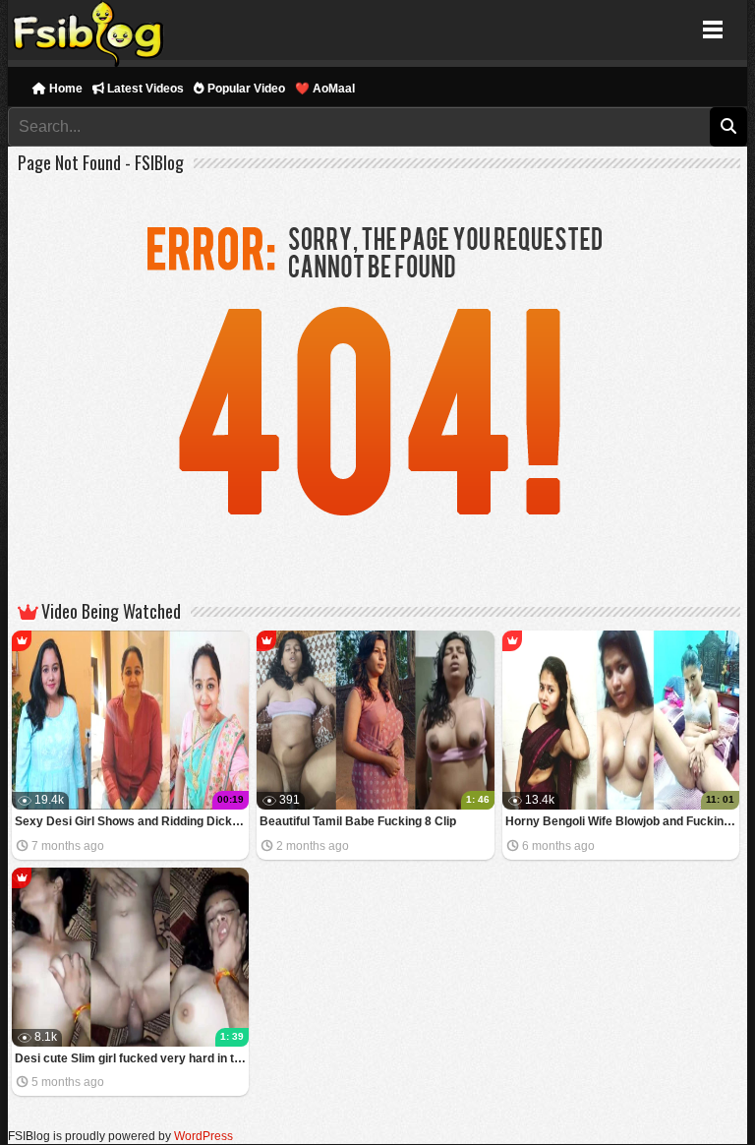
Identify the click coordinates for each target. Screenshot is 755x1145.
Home (64, 88)
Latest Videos (144, 88)
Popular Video (244, 88)
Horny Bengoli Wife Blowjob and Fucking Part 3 (622, 821)
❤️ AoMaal (325, 88)
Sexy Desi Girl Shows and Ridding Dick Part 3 (132, 821)
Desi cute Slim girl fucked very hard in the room (132, 1058)
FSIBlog (89, 30)
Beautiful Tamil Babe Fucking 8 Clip (358, 821)
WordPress (203, 1136)
